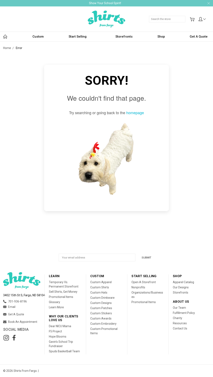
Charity (177, 318)
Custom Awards (100, 318)
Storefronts (124, 36)
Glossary (54, 302)
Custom (38, 36)
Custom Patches (101, 308)
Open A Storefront (143, 282)
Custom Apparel (101, 282)
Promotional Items (61, 297)
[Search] (183, 17)
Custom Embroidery (103, 323)
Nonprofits (138, 287)
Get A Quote (199, 36)
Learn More (56, 307)
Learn (54, 276)
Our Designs (181, 287)
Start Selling (78, 36)
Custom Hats (98, 292)
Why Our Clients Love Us (63, 318)
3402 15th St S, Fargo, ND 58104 (24, 295)
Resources (180, 323)
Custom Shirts (99, 287)
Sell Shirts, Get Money (63, 291)
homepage (135, 112)
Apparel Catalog (183, 282)
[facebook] (14, 338)
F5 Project (55, 331)
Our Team (179, 307)
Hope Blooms (57, 336)
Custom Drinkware (102, 297)
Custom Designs (101, 303)
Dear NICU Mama (60, 326)
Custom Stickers (101, 313)
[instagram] (6, 338)
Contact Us (180, 328)
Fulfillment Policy (184, 313)
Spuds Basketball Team (64, 351)
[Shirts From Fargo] (106, 19)
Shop (161, 36)
